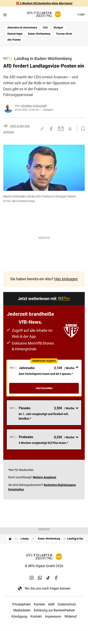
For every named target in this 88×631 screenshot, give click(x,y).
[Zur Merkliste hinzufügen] (82, 129)
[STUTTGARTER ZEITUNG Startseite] (44, 14)
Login (81, 14)
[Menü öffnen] (5, 15)
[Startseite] (10, 539)
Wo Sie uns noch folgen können (47, 588)
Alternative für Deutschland (22, 27)
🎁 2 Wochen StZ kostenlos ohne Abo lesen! (44, 3)
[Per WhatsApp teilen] (70, 129)
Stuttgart (58, 27)
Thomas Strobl (64, 33)
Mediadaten (21, 610)
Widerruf (70, 616)
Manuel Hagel (14, 33)
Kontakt (36, 616)
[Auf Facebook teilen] (51, 129)
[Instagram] (31, 577)
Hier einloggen (66, 279)
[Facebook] (56, 577)
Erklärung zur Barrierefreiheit (54, 610)
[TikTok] (48, 577)
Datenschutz (67, 604)
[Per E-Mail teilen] (61, 129)
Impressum (53, 616)
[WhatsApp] (40, 577)
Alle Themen (14, 39)
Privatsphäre (21, 604)
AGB (51, 604)
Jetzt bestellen (44, 388)
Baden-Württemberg (39, 33)
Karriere (39, 604)
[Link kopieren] (42, 128)
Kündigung (19, 616)
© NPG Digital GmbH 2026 (44, 566)
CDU (45, 27)
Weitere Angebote (44, 477)
